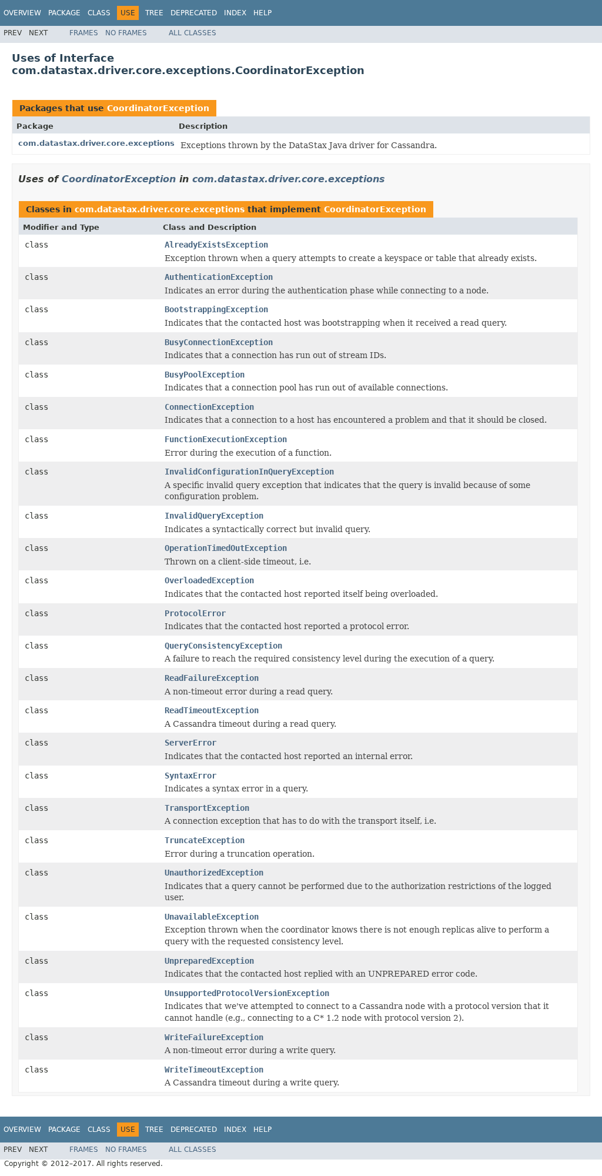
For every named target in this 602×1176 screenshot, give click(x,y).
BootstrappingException (216, 309)
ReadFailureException (212, 678)
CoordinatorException (158, 108)
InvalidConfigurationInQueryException (249, 471)
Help (262, 13)
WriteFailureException (214, 1037)
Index (235, 13)
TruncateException (205, 840)
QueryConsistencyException (223, 645)
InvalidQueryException (214, 515)
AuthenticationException (219, 277)
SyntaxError (190, 775)
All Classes (192, 33)
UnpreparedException (209, 960)
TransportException (207, 808)
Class (99, 13)
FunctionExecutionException (226, 439)
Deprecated (193, 13)
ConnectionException (209, 407)
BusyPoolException (205, 374)
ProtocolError (195, 613)
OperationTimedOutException (226, 548)
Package (64, 13)
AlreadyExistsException (216, 244)
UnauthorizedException (214, 872)
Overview (22, 13)
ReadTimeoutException (212, 710)
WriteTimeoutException (214, 1069)
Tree (154, 13)
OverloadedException (209, 580)
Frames (83, 33)
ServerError (190, 742)
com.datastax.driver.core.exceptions (96, 143)
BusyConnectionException (219, 342)
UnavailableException (212, 916)
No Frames (126, 33)
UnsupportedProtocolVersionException (247, 993)
